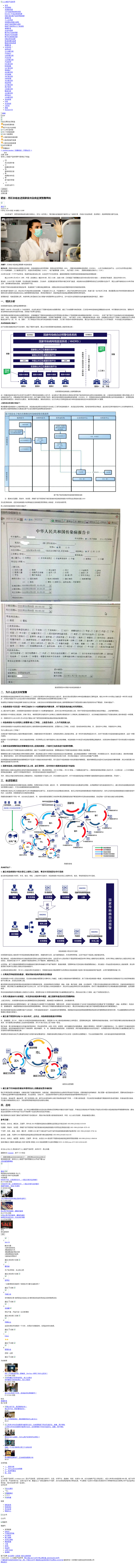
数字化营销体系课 (11, 37)
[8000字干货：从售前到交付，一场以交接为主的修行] (20, 1184)
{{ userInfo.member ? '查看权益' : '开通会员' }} (16, 150)
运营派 (17, 1556)
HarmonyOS (9, 110)
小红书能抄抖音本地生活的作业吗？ (13, 1198)
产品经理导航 (9, 1533)
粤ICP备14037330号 (31, 1558)
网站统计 (4, 1562)
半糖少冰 (8, 1294)
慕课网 (7, 1552)
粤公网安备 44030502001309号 (48, 1558)
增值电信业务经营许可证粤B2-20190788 (49, 1560)
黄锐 (2, 206)
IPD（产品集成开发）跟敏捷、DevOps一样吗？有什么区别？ (26, 1373)
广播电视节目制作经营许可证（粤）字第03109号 (18, 1560)
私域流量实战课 (10, 41)
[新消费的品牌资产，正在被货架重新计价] (10, 1455)
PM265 (7, 1531)
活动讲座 (8, 99)
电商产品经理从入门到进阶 (14, 26)
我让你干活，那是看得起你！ (15, 1409)
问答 (6, 101)
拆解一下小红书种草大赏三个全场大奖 (18, 1447)
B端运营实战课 (10, 39)
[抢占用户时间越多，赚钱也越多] (13, 1215)
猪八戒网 (8, 1537)
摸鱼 (6, 108)
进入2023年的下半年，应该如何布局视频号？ (21, 1393)
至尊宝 (7, 1280)
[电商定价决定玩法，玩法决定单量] (7, 1228)
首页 (6, 5)
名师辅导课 (9, 9)
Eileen (7, 1336)
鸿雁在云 (8, 1322)
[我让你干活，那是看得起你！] (16, 1407)
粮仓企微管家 (26, 1556)
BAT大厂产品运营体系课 (13, 14)
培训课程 (8, 7)
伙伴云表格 (9, 1539)
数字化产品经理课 (11, 32)
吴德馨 (7, 1308)
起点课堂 (8, 1535)
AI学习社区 (9, 1550)
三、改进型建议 (10, 1471)
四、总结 (8, 1473)
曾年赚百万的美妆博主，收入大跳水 (17, 1380)
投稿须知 (8, 1507)
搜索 (4, 113)
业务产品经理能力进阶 (13, 24)
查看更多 (8, 18)
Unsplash (10, 1153)
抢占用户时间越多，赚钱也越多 (12, 1211)
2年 (2, 1161)
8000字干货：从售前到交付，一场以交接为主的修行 (19, 1180)
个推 (6, 1544)
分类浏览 (8, 47)
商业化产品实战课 (11, 34)
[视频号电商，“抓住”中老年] (7, 1196)
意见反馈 (8, 1509)
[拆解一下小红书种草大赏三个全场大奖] (10, 1445)
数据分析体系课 (10, 43)
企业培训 (8, 103)
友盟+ (7, 1546)
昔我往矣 (8, 1349)
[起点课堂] (9, 1488)
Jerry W (7, 1242)
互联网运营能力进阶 (12, 22)
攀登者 (7, 1266)
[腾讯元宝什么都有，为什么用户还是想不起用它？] (10, 1435)
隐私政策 (8, 1505)
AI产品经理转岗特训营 (13, 12)
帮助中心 (8, 1511)
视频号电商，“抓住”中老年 (10, 1186)
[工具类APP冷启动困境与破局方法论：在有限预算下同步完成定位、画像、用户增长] (35, 1425)
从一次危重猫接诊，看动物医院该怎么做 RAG (21, 1419)
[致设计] (7, 1495)
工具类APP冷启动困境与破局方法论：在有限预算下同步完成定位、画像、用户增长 (34, 1427)
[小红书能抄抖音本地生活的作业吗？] (7, 1209)
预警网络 (9, 1161)
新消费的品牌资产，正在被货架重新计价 (19, 1457)
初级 (4, 1161)
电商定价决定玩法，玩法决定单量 (13, 1217)
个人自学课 (9, 20)
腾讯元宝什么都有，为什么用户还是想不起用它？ (22, 1437)
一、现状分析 (9, 1466)
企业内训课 (9, 30)
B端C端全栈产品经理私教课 (14, 16)
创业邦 (7, 1548)
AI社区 (7, 105)
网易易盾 (8, 1542)
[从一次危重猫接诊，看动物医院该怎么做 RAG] (10, 1417)
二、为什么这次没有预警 (13, 1469)
